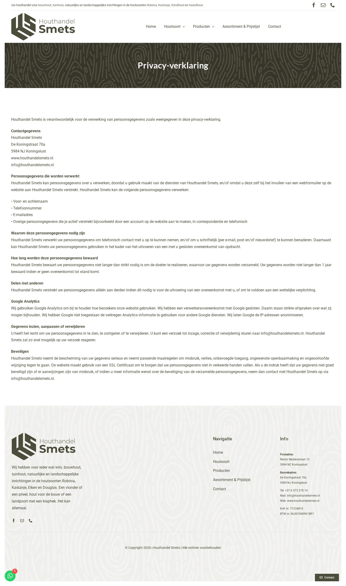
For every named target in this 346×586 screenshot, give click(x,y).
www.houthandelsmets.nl (32, 158)
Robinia (152, 5)
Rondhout (177, 5)
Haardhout (196, 5)
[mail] (323, 5)
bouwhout (44, 5)
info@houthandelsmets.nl (32, 165)
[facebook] (313, 5)
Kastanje (164, 5)
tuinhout (58, 5)
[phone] (332, 5)
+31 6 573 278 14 (296, 490)
